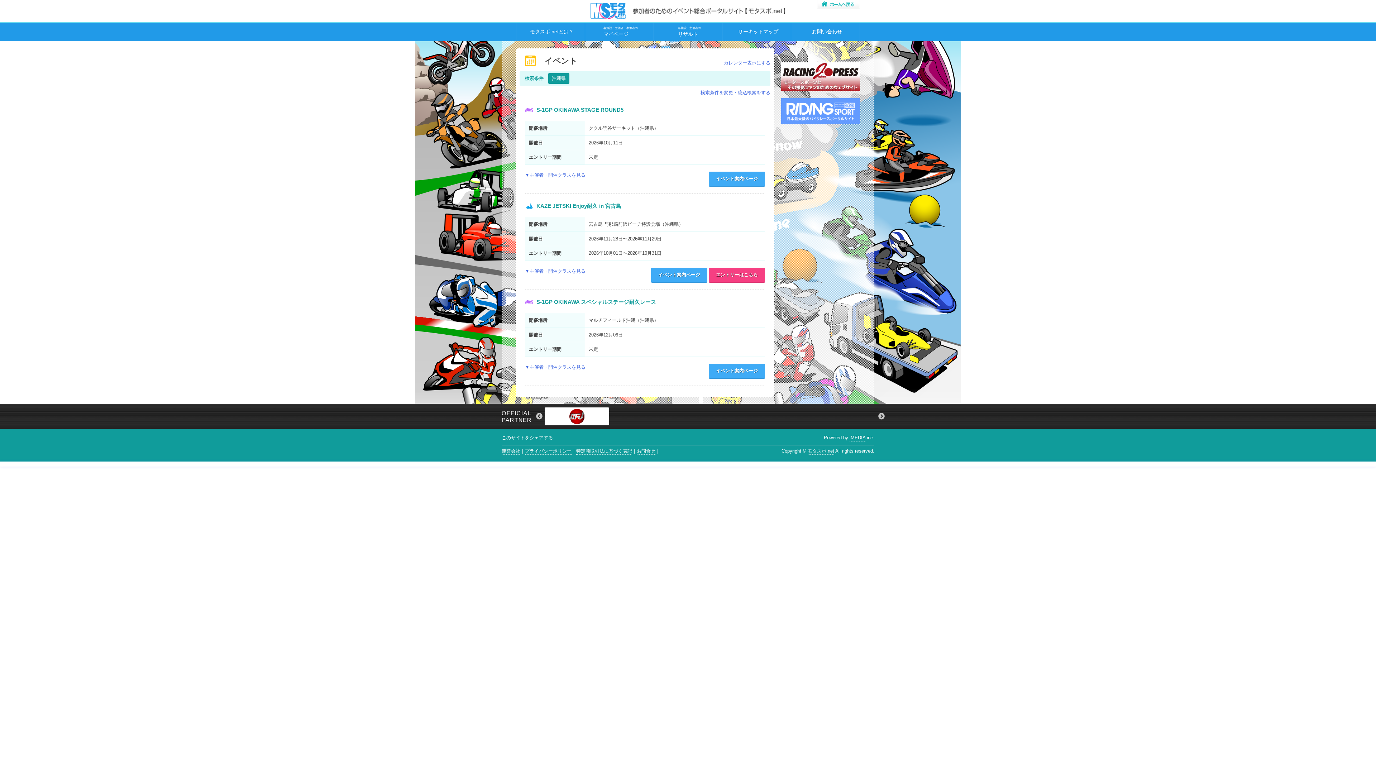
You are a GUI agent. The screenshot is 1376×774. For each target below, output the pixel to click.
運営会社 (511, 451)
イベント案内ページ (737, 178)
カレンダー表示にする (747, 63)
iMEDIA (857, 437)
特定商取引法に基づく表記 (604, 451)
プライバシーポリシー (548, 451)
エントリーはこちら (737, 274)
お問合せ (646, 451)
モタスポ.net (821, 451)
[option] (710, 416)
